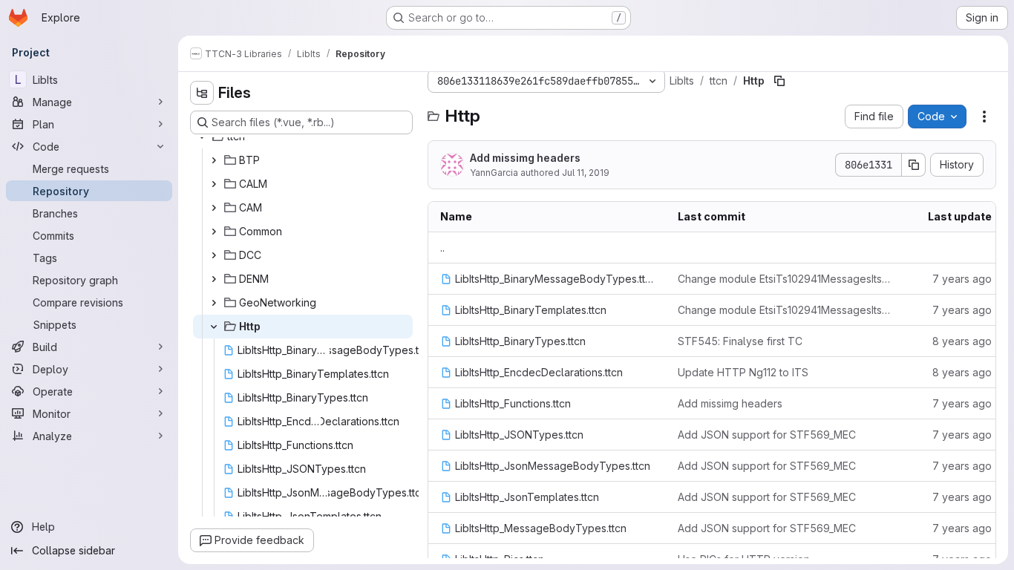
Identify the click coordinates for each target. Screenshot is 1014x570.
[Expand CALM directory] (214, 184)
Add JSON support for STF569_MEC (767, 434)
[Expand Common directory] (214, 231)
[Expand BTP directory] (214, 160)
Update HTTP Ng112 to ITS (743, 372)
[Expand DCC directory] (214, 255)
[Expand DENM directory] (214, 279)
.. (442, 247)
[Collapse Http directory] (214, 326)
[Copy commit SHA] (914, 165)
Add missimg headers (525, 157)
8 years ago (962, 341)
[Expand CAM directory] (214, 208)
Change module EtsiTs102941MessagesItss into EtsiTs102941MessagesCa (785, 278)
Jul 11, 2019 (585, 172)
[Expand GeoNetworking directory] (214, 303)
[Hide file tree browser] (202, 93)
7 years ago (962, 278)
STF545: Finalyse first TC (740, 341)
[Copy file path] (779, 81)
